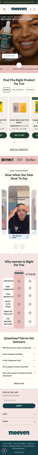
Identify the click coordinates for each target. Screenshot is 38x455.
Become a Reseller (28, 446)
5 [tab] (21, 141)
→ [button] (22, 247)
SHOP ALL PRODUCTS (19, 149)
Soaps (6, 90)
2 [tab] (16, 141)
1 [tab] (14, 141)
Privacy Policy (7, 443)
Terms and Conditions (19, 443)
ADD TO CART (19, 135)
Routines (30, 90)
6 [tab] (23, 141)
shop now (10, 56)
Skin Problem (17, 90)
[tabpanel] (19, 117)
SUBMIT (19, 406)
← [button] (16, 247)
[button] (0, 2)
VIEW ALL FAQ (19, 383)
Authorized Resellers (18, 448)
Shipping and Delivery (15, 446)
